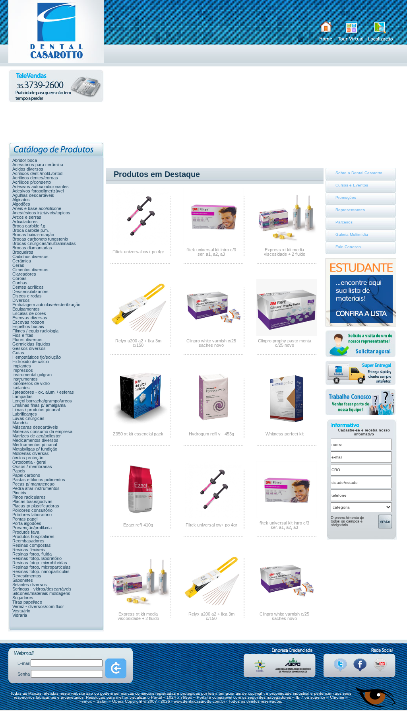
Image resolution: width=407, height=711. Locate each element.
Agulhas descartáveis (33, 195)
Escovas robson (28, 322)
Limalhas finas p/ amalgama (39, 405)
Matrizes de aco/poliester (36, 435)
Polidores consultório (32, 510)
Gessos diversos (29, 348)
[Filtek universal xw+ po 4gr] (140, 243)
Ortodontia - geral (29, 462)
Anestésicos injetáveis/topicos (41, 212)
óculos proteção (27, 457)
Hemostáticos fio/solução (36, 357)
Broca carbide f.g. (29, 225)
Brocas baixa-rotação (33, 234)
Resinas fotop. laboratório (37, 558)
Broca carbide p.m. (30, 230)
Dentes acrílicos (28, 287)
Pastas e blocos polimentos (38, 479)
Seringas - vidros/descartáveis (42, 589)
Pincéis (19, 492)
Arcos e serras (26, 217)
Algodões (21, 204)
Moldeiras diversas (30, 453)
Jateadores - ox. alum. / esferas (43, 392)
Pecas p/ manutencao (33, 484)
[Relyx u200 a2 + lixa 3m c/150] (140, 334)
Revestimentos (26, 575)
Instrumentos (25, 379)
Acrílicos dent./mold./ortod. (38, 173)
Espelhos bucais (28, 326)
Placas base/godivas (32, 501)
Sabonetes (22, 580)
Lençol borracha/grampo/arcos (42, 400)
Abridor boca (24, 160)
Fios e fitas (22, 335)
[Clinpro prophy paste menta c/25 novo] (286, 334)
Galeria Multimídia (351, 234)
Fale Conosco (348, 247)
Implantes (21, 365)
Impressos (22, 370)
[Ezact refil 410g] (140, 516)
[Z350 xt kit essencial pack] (140, 425)
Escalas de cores (29, 313)
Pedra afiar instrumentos (36, 488)
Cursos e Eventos (351, 185)
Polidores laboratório (32, 514)
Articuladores (25, 221)
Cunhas (19, 282)
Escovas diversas (29, 317)
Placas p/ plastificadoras (35, 505)
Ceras (18, 265)
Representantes (350, 210)
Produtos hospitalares (33, 536)
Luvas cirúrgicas (28, 418)
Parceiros (344, 222)
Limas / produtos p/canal (36, 409)
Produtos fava (25, 532)
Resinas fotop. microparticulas (41, 567)
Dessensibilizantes (30, 291)
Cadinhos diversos (30, 256)
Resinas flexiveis (28, 549)
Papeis (18, 470)
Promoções (345, 197)
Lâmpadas (22, 396)
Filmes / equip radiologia (35, 330)
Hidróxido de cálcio (30, 361)
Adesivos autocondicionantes (40, 186)
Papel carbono (26, 475)
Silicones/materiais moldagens (41, 593)
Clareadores (24, 274)
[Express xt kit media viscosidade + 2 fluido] (286, 243)
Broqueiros (22, 252)
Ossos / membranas (32, 466)
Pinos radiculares (29, 497)
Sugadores (22, 597)
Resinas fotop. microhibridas (39, 562)
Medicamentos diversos (35, 440)
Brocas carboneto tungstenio (40, 239)
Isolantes (21, 387)
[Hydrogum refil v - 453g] (213, 425)
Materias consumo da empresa (42, 431)
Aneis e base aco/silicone (36, 208)
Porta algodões (26, 523)
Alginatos (21, 199)
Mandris (20, 422)
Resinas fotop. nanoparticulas (41, 571)
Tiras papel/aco (27, 602)
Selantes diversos (29, 584)
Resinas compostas (31, 545)
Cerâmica (21, 260)
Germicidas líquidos (31, 344)
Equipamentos (26, 309)
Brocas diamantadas (32, 247)
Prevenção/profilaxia (32, 527)
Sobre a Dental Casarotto (358, 173)
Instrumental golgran (32, 374)
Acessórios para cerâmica (37, 164)
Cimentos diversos (30, 269)
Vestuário (21, 610)
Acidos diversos (27, 169)
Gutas (18, 352)
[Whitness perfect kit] (286, 425)
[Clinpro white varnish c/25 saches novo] (213, 334)
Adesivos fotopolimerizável (38, 190)
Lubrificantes (24, 414)
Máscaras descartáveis (35, 427)
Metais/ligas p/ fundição (34, 449)
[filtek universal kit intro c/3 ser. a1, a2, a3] (213, 243)
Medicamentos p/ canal (34, 444)
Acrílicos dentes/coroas (35, 177)
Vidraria (19, 615)
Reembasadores (28, 540)
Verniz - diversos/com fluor (38, 606)
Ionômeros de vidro (31, 383)
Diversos (21, 300)
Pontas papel (24, 519)
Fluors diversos (27, 339)
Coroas (19, 278)
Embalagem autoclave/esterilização (46, 304)
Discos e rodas (27, 295)
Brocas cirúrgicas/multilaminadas (44, 243)
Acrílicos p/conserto (31, 182)
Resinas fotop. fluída (32, 554)
